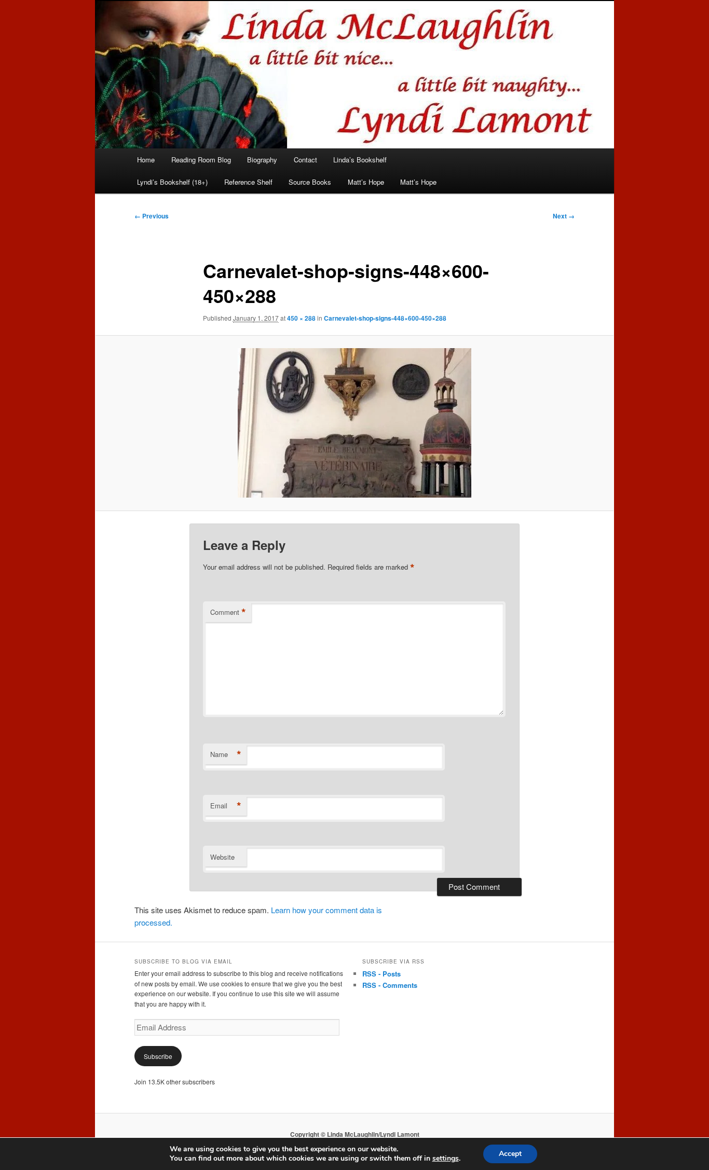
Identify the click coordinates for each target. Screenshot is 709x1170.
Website (222, 857)
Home (146, 159)
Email (225, 805)
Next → (564, 216)
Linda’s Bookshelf (360, 159)
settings (445, 1158)
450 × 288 (301, 318)
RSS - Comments (389, 985)
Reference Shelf (248, 182)
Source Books (310, 182)
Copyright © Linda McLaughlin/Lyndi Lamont (354, 1134)
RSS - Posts (381, 974)
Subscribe (158, 1056)
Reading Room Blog (201, 159)
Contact (305, 159)
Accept (510, 1154)
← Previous (151, 216)
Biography (262, 159)
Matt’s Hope (366, 182)
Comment (228, 612)
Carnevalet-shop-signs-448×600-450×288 (385, 318)
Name (225, 754)
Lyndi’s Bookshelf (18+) (172, 182)
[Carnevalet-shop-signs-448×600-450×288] (354, 423)
